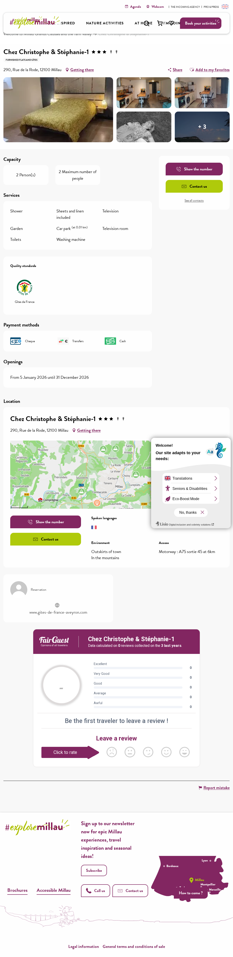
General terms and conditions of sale (134, 946)
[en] (224, 6)
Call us (99, 890)
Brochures (17, 890)
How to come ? (191, 893)
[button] (146, 23)
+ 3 (202, 127)
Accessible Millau (54, 890)
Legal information (83, 946)
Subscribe (94, 870)
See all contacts (194, 200)
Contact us (134, 890)
